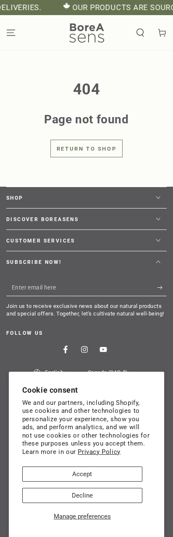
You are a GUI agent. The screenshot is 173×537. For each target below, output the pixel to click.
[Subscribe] (162, 288)
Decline (82, 495)
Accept (82, 474)
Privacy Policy (99, 452)
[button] (140, 33)
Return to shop (86, 149)
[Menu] (11, 33)
